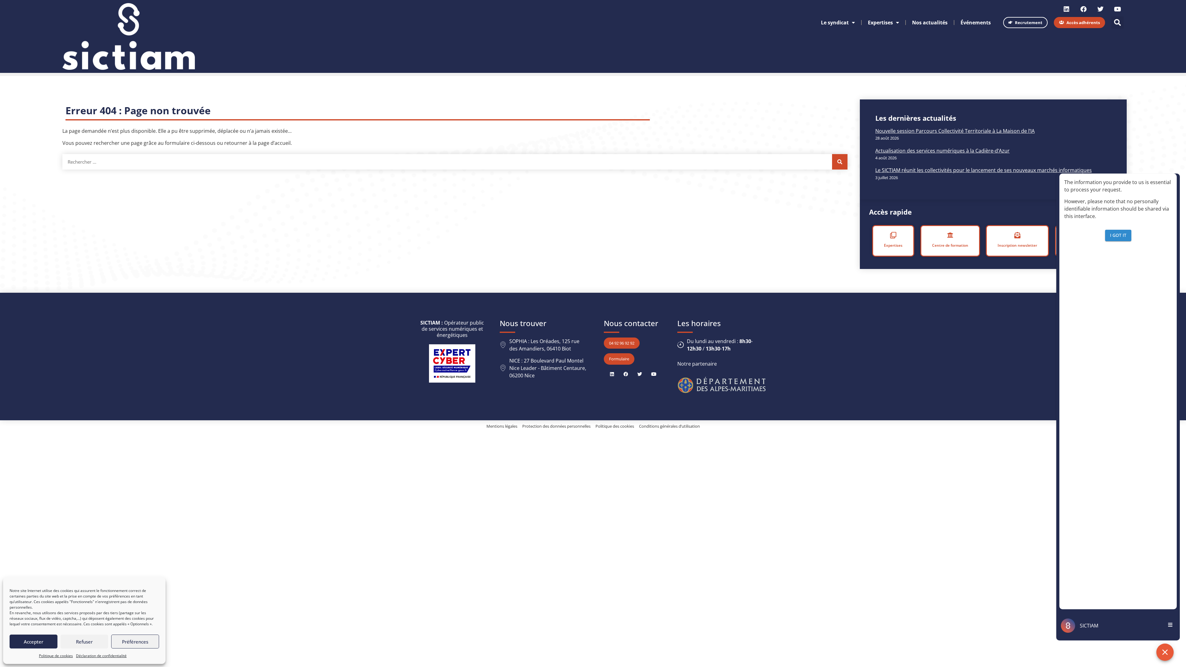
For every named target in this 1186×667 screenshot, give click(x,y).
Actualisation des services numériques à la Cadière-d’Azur (942, 150)
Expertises (880, 22)
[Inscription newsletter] (1017, 235)
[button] (1117, 22)
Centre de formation (950, 245)
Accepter (33, 642)
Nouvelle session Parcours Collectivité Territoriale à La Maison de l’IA (955, 131)
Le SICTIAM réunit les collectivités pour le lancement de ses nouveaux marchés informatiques (983, 170)
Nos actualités (930, 22)
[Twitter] (1100, 9)
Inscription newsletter (1017, 245)
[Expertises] (893, 235)
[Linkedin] (1066, 9)
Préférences (135, 642)
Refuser (84, 642)
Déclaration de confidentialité (101, 655)
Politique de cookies (56, 655)
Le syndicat (835, 22)
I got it (1118, 235)
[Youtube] (1117, 9)
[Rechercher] (839, 162)
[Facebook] (1083, 9)
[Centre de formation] (950, 235)
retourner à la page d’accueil (257, 143)
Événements (976, 22)
